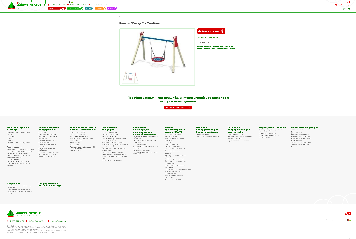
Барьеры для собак (235, 134)
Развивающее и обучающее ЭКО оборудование (83, 147)
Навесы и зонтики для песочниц (19, 151)
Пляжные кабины (202, 134)
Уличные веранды (171, 144)
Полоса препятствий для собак (240, 136)
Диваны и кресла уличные (175, 149)
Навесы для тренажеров (300, 136)
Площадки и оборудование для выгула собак (239, 129)
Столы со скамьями (173, 151)
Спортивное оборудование (112, 152)
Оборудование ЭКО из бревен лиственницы (83, 128)
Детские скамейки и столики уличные (18, 164)
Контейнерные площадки (301, 142)
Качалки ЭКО (75, 142)
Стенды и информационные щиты (178, 169)
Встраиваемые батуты (47, 154)
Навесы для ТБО (297, 140)
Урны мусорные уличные (174, 159)
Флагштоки (169, 177)
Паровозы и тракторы (47, 134)
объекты (88, 8)
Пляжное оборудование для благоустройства (207, 129)
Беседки (168, 142)
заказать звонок (73, 8)
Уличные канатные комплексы (113, 148)
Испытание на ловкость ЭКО (81, 138)
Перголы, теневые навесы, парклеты (175, 139)
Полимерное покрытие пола (18, 189)
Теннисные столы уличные (112, 160)
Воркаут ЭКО (75, 150)
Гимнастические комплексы (18, 155)
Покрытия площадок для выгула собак (19, 192)
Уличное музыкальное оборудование (47, 145)
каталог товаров (55, 8)
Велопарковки (170, 163)
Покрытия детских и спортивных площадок (19, 186)
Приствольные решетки (174, 175)
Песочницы (11, 145)
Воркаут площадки (109, 132)
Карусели (11, 136)
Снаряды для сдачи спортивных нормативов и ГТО (114, 139)
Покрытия (13, 183)
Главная (122, 17)
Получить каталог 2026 (178, 107)
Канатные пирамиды (141, 150)
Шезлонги (168, 153)
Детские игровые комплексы (18, 132)
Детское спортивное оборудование (15, 158)
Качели (10, 140)
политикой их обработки (46, 232)
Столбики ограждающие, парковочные (269, 136)
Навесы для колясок (298, 132)
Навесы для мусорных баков (176, 161)
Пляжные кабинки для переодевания (173, 172)
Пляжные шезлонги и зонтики (207, 136)
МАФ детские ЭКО (77, 132)
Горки (9, 134)
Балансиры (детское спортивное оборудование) (115, 145)
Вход (339, 5)
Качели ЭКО (75, 145)
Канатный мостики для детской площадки (145, 147)
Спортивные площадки (109, 128)
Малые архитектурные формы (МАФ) (175, 129)
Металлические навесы (300, 130)
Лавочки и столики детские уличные (175, 155)
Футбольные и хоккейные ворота (114, 154)
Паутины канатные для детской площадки (145, 137)
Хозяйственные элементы (174, 165)
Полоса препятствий (110, 136)
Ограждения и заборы (272, 127)
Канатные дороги (140, 144)
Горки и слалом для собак (238, 141)
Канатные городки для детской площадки (145, 152)
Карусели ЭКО (76, 140)
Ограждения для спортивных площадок (270, 130)
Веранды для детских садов (18, 161)
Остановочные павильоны (301, 144)
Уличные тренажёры (110, 134)
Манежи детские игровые (48, 152)
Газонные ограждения (173, 179)
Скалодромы (107, 150)
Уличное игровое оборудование (48, 128)
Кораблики (42, 138)
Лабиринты (42, 150)
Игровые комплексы (46, 156)
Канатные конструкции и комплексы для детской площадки (144, 130)
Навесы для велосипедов (300, 134)
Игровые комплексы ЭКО (80, 136)
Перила (294, 147)
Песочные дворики (14, 147)
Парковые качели (171, 136)
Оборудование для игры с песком (20, 149)
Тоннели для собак (235, 138)
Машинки (42, 132)
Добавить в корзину (209, 31)
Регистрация (345, 5)
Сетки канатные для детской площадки (144, 141)
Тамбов (21, 3)
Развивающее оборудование (18, 142)
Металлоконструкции (304, 127)
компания (99, 8)
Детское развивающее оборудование (47, 141)
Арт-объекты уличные (173, 134)
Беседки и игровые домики (17, 153)
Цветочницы (169, 167)
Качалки (10, 138)
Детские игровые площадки (18, 128)
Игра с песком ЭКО (78, 134)
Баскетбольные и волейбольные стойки (114, 157)
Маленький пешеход (46, 148)
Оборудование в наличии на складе (49, 184)
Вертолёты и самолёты (47, 136)
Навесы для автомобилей (301, 138)
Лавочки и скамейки (173, 146)
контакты (111, 8)
